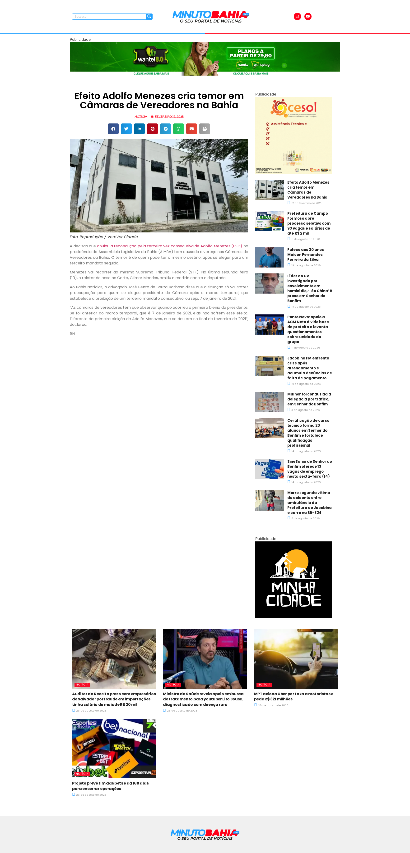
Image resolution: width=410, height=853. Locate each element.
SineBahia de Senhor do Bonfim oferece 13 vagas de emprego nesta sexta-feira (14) (309, 469)
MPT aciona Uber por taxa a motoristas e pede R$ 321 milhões (294, 696)
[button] (113, 128)
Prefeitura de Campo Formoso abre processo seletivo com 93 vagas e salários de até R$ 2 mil (309, 223)
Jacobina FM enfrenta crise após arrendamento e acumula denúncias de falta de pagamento (309, 368)
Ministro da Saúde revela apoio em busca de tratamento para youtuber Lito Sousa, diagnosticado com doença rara (203, 699)
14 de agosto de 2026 (306, 451)
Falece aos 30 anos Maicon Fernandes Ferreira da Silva (305, 254)
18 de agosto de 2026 (306, 307)
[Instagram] (297, 16)
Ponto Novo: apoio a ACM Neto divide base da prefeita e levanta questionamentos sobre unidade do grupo (308, 329)
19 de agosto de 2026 (306, 265)
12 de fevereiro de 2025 (306, 203)
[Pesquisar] (149, 16)
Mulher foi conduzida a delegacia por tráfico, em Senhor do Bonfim (309, 399)
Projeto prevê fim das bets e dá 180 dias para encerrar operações (110, 785)
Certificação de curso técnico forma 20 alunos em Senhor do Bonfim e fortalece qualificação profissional (308, 433)
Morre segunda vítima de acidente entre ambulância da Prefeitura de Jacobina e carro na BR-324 (309, 502)
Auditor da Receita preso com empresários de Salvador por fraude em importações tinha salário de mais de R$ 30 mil (114, 699)
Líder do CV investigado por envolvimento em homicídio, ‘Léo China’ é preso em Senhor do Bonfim (309, 288)
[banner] (205, 74)
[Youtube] (308, 16)
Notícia (141, 116)
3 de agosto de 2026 (305, 410)
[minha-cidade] (293, 616)
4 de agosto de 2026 (305, 518)
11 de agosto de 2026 (305, 239)
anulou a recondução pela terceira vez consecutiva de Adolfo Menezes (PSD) (169, 246)
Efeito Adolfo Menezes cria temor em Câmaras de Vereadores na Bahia (308, 190)
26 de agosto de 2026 (91, 710)
